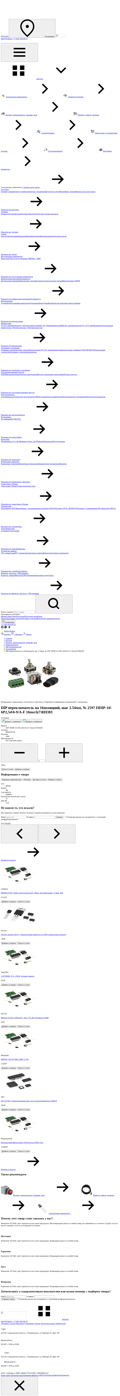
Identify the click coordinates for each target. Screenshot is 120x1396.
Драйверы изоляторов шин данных (15, 350)
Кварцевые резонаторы (29, 464)
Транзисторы (6, 506)
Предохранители (7, 395)
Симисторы (21, 486)
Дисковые (35, 303)
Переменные (48, 441)
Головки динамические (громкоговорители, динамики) (23, 192)
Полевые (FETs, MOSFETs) (66, 508)
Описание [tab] (27, 780)
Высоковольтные (47, 236)
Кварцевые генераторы (10, 464)
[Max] (2, 42)
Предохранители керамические (49, 397)
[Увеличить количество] (64, 753)
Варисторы (47, 553)
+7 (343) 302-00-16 (20, 39)
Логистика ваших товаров (11, 619)
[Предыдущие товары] (19, 834)
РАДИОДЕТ (16, 419)
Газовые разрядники (60, 553)
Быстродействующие (9, 236)
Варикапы (22, 236)
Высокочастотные (12, 374)
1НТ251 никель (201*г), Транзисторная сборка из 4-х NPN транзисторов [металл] (33, 935)
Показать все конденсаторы (12, 321)
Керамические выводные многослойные (64, 303)
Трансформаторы (8, 529)
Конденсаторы (7, 301)
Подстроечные (59, 441)
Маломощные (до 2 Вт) (10, 441)
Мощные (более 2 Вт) (28, 441)
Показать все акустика (10, 210)
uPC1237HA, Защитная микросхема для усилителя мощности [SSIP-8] (29, 1101)
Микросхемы (6, 323)
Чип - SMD (36, 259)
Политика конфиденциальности (56, 1375)
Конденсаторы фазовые (10, 281)
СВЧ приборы (28, 575)
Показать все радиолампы (11, 437)
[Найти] (54, 604)
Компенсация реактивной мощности (15, 279)
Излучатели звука (52, 192)
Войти (12, 631)
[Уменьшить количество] (19, 753)
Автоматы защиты (35, 553)
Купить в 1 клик (7, 769)
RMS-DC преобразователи (70, 326)
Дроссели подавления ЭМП (20, 259)
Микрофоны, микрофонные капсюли (74, 192)
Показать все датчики (9, 232)
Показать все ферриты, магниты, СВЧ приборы (20, 594)
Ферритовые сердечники (43, 575)
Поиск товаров (7, 612)
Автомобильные (7, 397)
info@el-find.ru (6, 39)
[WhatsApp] (5, 42)
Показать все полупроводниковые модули (18, 393)
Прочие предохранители (95, 397)
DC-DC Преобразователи (50, 326)
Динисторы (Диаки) (9, 486)
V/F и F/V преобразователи (92, 326)
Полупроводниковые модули (12, 372)
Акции (57, 619)
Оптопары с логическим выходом (22, 352)
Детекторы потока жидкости (46, 214)
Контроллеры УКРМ (71, 281)
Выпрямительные (33, 236)
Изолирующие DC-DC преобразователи (45, 350)
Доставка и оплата (29, 619)
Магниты (18, 575)
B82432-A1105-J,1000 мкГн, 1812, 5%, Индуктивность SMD (25, 1018)
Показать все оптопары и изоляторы (15, 370)
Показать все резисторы (10, 460)
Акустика (5, 189)
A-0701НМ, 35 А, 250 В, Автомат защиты (17, 976)
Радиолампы (6, 417)
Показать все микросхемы (11, 346)
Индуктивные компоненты (12, 256)
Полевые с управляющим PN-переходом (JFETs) (96, 508)
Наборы (40, 441)
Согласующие (13, 531)
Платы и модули (70, 374)
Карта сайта (5, 1375)
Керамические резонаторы (48, 464)
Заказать (59, 817)
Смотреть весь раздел (31, 187)
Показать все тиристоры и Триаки (14, 504)
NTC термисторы (8, 553)
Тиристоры (30, 486)
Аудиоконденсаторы (9, 303)
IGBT (3, 374)
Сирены (92, 192)
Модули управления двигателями (50, 374)
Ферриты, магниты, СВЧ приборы (14, 573)
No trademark (6, 419)
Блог (64, 1324)
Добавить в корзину (22, 769)
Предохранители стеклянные (74, 397)
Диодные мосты (60, 236)
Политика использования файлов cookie (27, 1375)
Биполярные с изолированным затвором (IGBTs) (35, 508)
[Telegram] (9, 42)
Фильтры (63, 464)
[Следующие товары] (56, 834)
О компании (49, 619)
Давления (17, 214)
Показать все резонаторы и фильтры (15, 482)
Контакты (41, 619)
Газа (11, 214)
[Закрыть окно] (19, 1385)
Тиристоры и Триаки (9, 484)
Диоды (3, 234)
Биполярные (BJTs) (8, 508)
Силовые (4, 531)
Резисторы (5, 439)
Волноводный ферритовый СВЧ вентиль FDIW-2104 (22, 1143)
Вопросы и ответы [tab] (55, 780)
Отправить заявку (8, 1299)
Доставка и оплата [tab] (39, 780)
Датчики (4, 212)
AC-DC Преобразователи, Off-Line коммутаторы (20, 326)
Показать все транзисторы (11, 527)
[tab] (32, 97)
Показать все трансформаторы (13, 549)
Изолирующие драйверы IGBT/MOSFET (77, 350)
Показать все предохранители (13, 415)
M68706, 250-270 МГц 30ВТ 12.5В (14, 1059)
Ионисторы (43, 303)
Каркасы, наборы (8, 575)
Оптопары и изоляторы (10, 348)
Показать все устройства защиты (14, 571)
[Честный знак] (60, 36)
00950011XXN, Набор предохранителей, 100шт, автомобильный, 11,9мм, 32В (32, 893)
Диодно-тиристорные (28, 374)
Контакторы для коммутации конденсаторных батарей (41, 281)
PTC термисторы (21, 553)
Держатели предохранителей (25, 397)
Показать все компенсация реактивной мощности (21, 299)
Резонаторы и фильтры (10, 462)
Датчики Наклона (28, 214)
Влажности (5, 214)
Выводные (5, 259)
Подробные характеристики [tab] (11, 780)
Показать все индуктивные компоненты (17, 277)
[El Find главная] (5, 36)
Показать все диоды (9, 254)
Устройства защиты (9, 551)
